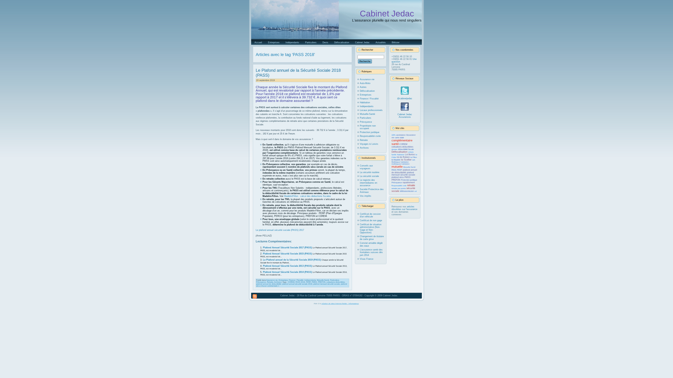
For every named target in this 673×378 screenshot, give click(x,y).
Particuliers (334, 280)
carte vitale (399, 137)
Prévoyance (261, 282)
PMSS (314, 282)
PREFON (321, 282)
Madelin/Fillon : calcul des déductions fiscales (307, 196)
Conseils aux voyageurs (366, 167)
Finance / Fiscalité (296, 280)
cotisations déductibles (335, 282)
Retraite (270, 282)
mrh (413, 160)
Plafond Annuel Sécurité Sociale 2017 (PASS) (288, 247)
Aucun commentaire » (270, 286)
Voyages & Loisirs (369, 144)
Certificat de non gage (371, 220)
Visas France (366, 259)
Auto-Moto (365, 83)
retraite (411, 185)
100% (394, 135)
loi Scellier (406, 159)
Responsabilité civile (370, 136)
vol (415, 191)
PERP (308, 282)
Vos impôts (365, 196)
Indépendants (310, 280)
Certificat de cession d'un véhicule (370, 215)
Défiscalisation (367, 91)
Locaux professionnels (371, 110)
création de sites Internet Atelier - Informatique (340, 303)
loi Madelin (396, 160)
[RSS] (255, 296)
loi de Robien (403, 157)
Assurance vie (272, 280)
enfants (411, 152)
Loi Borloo (410, 154)
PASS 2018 (300, 282)
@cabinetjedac (404, 98)
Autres (363, 87)
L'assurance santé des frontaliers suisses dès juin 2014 (371, 252)
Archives (277, 282)
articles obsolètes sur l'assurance (404, 208)
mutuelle (397, 166)
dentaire (394, 149)
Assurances (405, 117)
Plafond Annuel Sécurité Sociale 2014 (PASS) (288, 272)
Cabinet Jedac (387, 13)
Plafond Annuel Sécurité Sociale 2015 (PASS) (288, 253)
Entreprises (283, 280)
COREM (291, 282)
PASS (394, 170)
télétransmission (407, 191)
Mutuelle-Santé (323, 280)
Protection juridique (369, 132)
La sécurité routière (369, 172)
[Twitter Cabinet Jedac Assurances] (404, 94)
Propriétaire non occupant (368, 127)
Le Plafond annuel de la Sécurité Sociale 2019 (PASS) (292, 259)
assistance (401, 135)
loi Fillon (413, 157)
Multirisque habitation (400, 162)
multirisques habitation (401, 164)
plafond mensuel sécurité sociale (326, 284)
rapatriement (409, 182)
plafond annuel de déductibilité (268, 284)
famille (394, 155)
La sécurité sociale (369, 176)
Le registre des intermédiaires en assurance (368, 183)
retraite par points (399, 188)
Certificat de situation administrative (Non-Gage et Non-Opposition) (370, 228)
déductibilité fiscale (406, 149)
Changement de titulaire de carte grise (372, 237)
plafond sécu (398, 177)
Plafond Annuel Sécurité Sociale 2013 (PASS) (288, 266)
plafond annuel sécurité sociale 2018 (297, 284)
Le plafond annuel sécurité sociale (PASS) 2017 (280, 230)
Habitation (365, 102)
